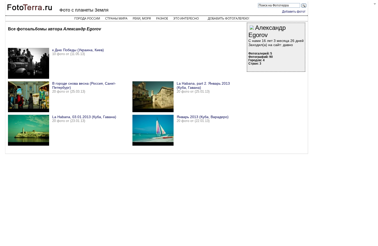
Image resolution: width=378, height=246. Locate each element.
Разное (162, 18)
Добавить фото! (293, 11)
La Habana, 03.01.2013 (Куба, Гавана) (84, 117)
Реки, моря (142, 18)
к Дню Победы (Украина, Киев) (78, 50)
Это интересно (186, 18)
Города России (87, 18)
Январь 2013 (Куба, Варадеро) (203, 117)
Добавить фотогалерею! (228, 18)
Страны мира (116, 18)
